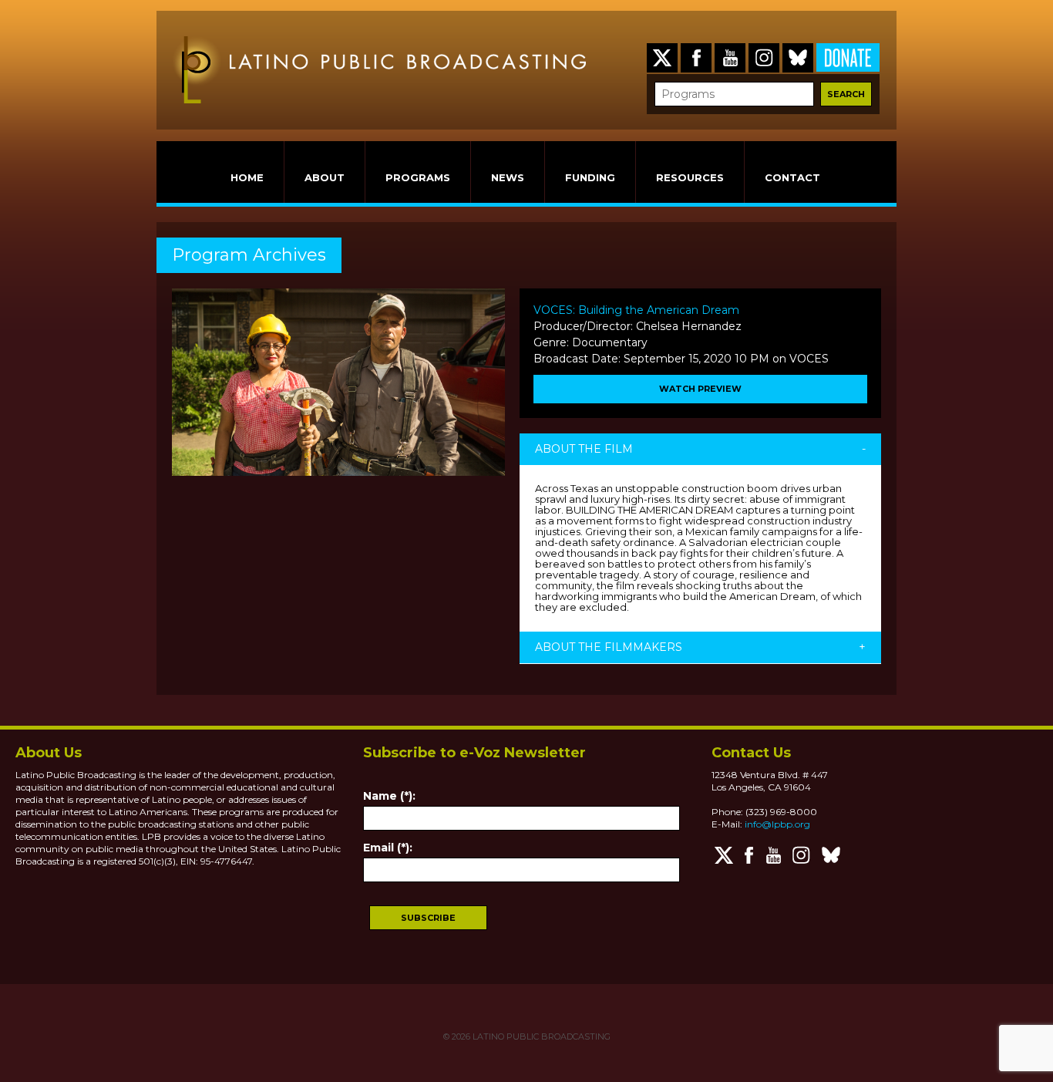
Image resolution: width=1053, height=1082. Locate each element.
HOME (247, 177)
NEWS (507, 177)
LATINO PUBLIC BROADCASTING (540, 1036)
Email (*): (387, 847)
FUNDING (590, 177)
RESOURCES (690, 177)
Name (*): (389, 796)
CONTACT (792, 177)
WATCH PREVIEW (700, 388)
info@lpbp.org (777, 824)
